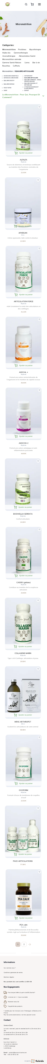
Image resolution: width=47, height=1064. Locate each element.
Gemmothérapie (21, 53)
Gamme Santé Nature (11, 62)
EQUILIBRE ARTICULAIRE (24, 71)
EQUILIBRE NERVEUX (9, 84)
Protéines (22, 49)
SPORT (5, 90)
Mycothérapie (35, 49)
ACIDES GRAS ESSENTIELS (11, 76)
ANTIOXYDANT (28, 76)
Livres (27, 62)
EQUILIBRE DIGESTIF (9, 80)
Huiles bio (6, 53)
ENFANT (26, 90)
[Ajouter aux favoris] (39, 106)
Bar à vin (36, 62)
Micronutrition (9, 49)
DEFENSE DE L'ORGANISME (11, 77)
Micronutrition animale (11, 59)
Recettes (6, 66)
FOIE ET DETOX (7, 87)
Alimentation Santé (27, 56)
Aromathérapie (8, 56)
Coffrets (16, 66)
